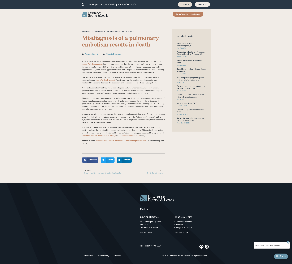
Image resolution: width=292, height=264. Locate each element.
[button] (90, 160)
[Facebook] (201, 247)
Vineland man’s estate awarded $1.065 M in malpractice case (121, 141)
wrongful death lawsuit (105, 80)
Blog (90, 32)
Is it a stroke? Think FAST (187, 103)
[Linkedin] (207, 247)
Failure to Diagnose (113, 54)
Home (84, 32)
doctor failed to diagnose (92, 64)
